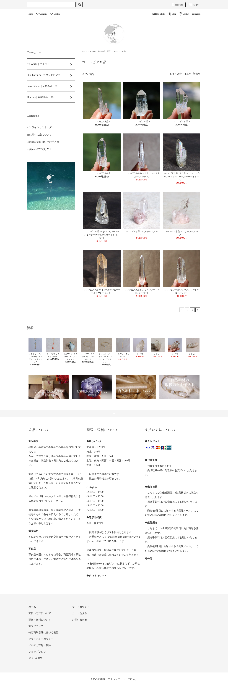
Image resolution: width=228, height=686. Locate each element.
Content (57, 14)
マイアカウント (81, 607)
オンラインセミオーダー (40, 127)
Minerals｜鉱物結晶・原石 (100, 51)
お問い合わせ (79, 619)
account (179, 5)
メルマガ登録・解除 (39, 645)
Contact (186, 14)
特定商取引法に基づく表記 (43, 632)
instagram (196, 14)
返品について (35, 626)
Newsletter (160, 14)
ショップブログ (37, 651)
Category (43, 14)
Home (30, 14)
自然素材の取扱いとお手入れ (43, 142)
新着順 (196, 73)
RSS (30, 658)
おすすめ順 (176, 73)
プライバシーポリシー (40, 639)
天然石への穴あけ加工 (39, 149)
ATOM (38, 658)
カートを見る (79, 613)
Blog (174, 14)
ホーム (84, 51)
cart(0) (196, 5)
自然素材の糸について (39, 134)
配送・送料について (39, 619)
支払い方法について (39, 613)
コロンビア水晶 (119, 51)
